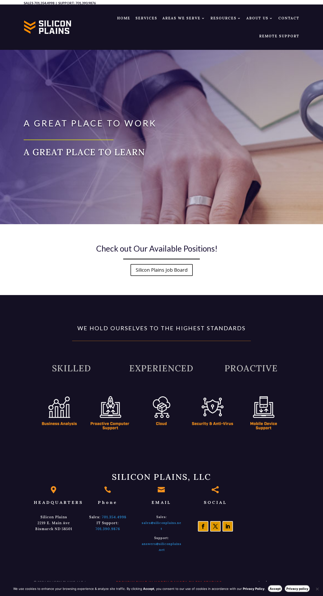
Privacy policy (297, 589)
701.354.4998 (44, 3)
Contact (288, 18)
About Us (257, 18)
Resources (223, 18)
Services (146, 18)
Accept (275, 589)
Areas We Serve (181, 18)
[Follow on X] (215, 526)
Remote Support (279, 36)
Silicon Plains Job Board (162, 270)
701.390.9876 (85, 3)
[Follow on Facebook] (203, 526)
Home (123, 18)
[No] (317, 589)
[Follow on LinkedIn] (228, 526)
